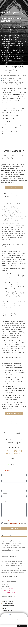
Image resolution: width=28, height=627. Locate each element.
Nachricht (3, 501)
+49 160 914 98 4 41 (8, 591)
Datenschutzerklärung (14, 523)
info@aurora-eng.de (10, 592)
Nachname (3, 478)
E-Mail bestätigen (5, 493)
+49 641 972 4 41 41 (9, 589)
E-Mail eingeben (4, 488)
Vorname (3, 472)
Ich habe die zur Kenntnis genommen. (15, 524)
